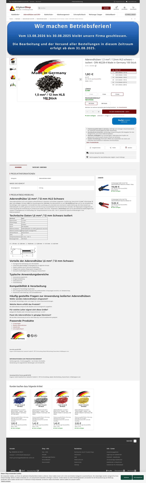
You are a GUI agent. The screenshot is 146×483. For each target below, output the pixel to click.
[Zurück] (18, 79)
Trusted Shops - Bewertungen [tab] (39, 167)
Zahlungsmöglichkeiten (48, 457)
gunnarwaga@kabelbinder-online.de (23, 458)
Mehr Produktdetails (93, 142)
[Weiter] (80, 79)
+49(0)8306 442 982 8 (17, 452)
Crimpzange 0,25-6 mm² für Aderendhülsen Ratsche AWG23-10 (121, 200)
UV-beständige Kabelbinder (114, 459)
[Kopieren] (96, 66)
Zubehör (100, 178)
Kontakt (44, 454)
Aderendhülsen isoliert (42, 18)
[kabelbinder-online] (22, 8)
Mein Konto (38, 1)
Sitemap (76, 465)
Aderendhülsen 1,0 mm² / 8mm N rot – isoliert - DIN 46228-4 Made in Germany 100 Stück (62, 412)
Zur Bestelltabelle (122, 107)
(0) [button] (120, 1)
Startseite (32, 1)
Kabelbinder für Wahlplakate (115, 465)
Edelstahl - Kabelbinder (113, 457)
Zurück (11, 18)
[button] (20, 399)
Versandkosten (46, 459)
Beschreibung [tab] (18, 167)
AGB (75, 457)
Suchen (106, 8)
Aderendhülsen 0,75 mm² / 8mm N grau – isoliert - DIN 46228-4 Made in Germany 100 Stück (41, 412)
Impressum (77, 454)
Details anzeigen (6, 481)
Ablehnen (126, 477)
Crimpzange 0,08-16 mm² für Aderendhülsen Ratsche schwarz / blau (122, 183)
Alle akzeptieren (138, 477)
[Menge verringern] (87, 112)
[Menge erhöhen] (98, 112)
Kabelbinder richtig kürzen (114, 462)
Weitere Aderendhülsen (20, 325)
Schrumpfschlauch (18, 329)
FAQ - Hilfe (45, 452)
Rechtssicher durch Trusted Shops (84, 452)
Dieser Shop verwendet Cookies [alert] (11, 473)
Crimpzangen (17, 323)
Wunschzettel (46, 462)
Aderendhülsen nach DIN (28, 18)
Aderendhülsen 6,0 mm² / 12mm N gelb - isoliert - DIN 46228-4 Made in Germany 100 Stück (83, 412)
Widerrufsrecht (78, 459)
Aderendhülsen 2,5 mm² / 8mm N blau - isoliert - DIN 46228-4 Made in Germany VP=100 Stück (18, 412)
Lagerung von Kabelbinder (114, 454)
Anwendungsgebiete (112, 452)
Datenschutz (77, 462)
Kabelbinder (16, 327)
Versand (96, 79)
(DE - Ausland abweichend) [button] (116, 115)
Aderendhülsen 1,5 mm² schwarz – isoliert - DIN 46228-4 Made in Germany (66, 18)
